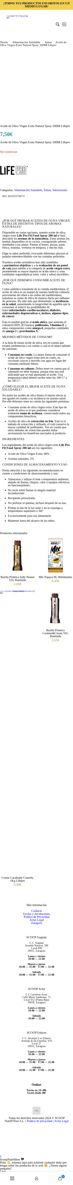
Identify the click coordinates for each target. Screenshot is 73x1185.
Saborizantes (59, 190)
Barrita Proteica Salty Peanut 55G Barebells (17, 578)
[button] (36, 1153)
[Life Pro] (14, 183)
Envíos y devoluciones (36, 913)
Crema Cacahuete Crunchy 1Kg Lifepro (17, 879)
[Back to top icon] (36, 1111)
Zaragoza (36, 923)
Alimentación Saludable (26, 42)
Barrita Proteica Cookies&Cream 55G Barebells (55, 633)
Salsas (48, 42)
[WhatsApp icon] (32, 1126)
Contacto (36, 910)
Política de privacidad (39, 1121)
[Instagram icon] (40, 1126)
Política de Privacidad (36, 916)
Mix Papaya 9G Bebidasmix (55, 577)
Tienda (4, 42)
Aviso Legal (36, 919)
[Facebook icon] (36, 1126)
